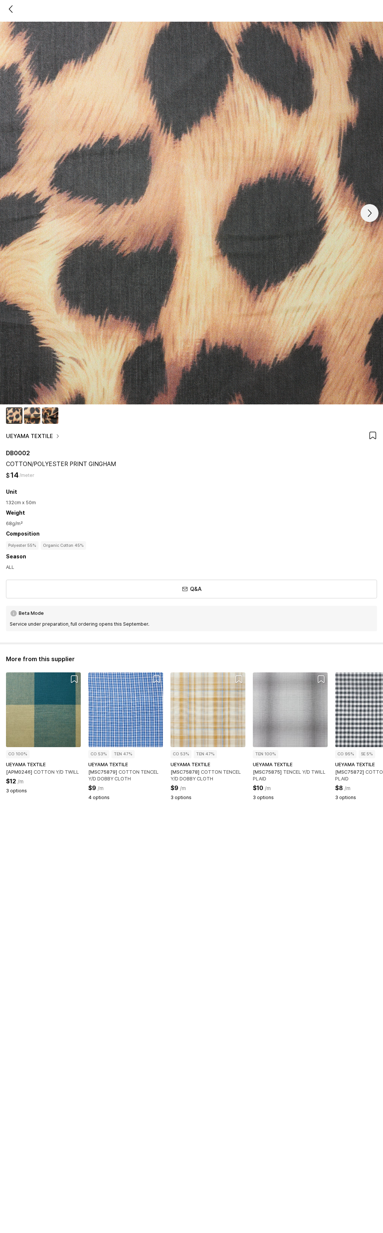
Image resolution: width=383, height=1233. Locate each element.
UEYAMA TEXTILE (29, 436)
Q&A (196, 589)
